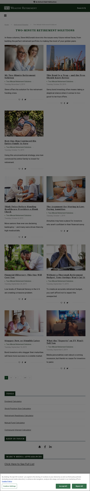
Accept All (63, 486)
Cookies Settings (9, 486)
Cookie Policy (7, 481)
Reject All (79, 486)
